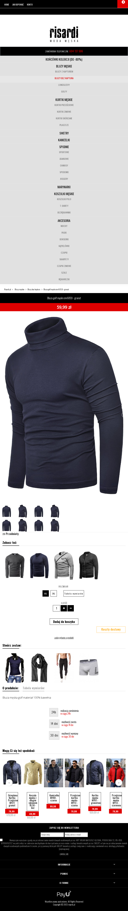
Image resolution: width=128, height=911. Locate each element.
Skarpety (64, 259)
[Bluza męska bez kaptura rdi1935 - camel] (88, 565)
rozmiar (64, 586)
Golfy (64, 91)
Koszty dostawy (111, 629)
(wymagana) (64, 844)
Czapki (64, 252)
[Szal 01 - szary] (39, 668)
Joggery (64, 178)
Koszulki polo (64, 199)
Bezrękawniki (64, 212)
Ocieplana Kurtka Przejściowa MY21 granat (13, 800)
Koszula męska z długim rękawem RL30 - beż (33, 801)
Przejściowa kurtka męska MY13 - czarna (75, 800)
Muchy (64, 226)
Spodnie (64, 147)
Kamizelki (64, 140)
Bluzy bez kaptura (64, 78)
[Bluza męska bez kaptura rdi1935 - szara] (64, 565)
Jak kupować (18, 4)
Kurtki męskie (64, 99)
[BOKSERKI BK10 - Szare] (88, 668)
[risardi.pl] (64, 34)
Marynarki (64, 187)
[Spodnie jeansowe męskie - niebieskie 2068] (64, 668)
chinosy (64, 165)
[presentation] (9, 782)
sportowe (64, 152)
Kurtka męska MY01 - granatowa (96, 799)
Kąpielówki (64, 246)
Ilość (64, 602)
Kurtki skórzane (64, 118)
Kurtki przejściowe (64, 105)
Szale (64, 272)
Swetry (64, 133)
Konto (30, 4)
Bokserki (64, 239)
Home (6, 4)
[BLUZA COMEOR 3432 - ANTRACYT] (14, 565)
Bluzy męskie (64, 66)
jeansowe (64, 158)
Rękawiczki (64, 279)
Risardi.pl (7, 289)
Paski (64, 232)
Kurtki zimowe (64, 111)
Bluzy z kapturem (64, 71)
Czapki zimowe (64, 266)
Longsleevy (64, 84)
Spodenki (64, 172)
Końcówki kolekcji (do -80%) (64, 59)
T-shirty (64, 205)
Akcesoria (64, 220)
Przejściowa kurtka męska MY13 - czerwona (117, 800)
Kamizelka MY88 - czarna (54, 797)
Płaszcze (64, 125)
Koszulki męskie (64, 194)
